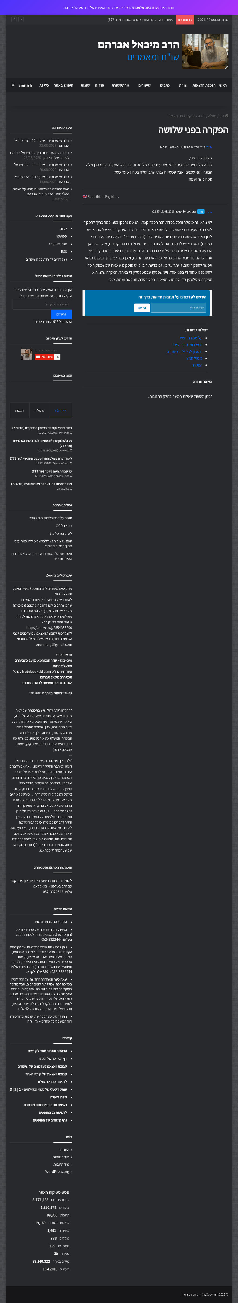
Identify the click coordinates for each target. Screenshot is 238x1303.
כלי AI (44, 85)
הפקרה (197, 365)
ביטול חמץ (194, 358)
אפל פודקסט (58, 243)
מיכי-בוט (66, 660)
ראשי (223, 85)
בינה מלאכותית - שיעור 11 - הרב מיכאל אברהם (41, 167)
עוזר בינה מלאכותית (144, 7)
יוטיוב (63, 228)
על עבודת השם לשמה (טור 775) (52, 471)
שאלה (212, 115)
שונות (85, 85)
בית (222, 115)
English (25, 85)
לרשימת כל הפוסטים (53, 1112)
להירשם (61, 314)
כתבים (165, 85)
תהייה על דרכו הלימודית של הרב (50, 518)
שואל (209, 147)
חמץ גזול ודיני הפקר (187, 344)
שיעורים (145, 85)
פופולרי (39, 410)
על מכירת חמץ (191, 338)
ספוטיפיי (61, 236)
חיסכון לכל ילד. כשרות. (184, 351)
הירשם (142, 308)
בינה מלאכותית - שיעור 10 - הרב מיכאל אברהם (41, 179)
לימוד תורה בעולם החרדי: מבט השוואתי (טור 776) (140, 19)
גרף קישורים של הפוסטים (50, 1120)
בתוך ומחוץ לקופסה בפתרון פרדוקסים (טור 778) (42, 428)
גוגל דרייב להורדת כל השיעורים (46, 259)
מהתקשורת (120, 85)
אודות (99, 85)
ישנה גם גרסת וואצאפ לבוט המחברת (47, 682)
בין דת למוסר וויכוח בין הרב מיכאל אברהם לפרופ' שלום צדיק (39, 155)
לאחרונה (60, 410)
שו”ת (183, 85)
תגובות (19, 410)
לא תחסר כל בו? (61, 533)
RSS (64, 251)
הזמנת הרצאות (204, 85)
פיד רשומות (61, 1157)
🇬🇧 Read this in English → (101, 196)
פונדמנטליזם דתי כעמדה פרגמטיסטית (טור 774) (41, 484)
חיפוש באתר (63, 85)
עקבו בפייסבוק (62, 375)
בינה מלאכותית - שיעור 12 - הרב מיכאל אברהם (41, 143)
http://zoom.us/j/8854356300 (49, 627)
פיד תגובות (61, 1164)
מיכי (210, 211)
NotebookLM (32, 671)
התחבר (64, 1149)
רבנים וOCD (64, 525)
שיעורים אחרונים (62, 127)
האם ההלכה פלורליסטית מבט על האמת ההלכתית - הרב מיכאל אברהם (41, 191)
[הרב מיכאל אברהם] (158, 51)
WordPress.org (57, 1171)
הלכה (201, 115)
